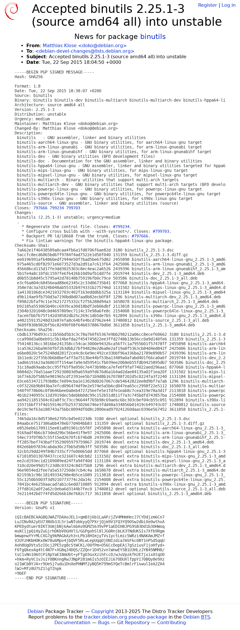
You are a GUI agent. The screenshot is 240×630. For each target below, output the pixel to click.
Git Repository (133, 622)
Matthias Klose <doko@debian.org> (85, 45)
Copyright (102, 611)
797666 (40, 208)
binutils (153, 36)
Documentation (72, 622)
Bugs (103, 622)
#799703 (161, 231)
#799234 (121, 226)
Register (207, 5)
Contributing (171, 622)
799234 (57, 208)
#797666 (140, 236)
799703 (73, 208)
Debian (36, 611)
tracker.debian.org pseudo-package (125, 617)
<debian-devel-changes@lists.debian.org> (84, 51)
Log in (229, 5)
